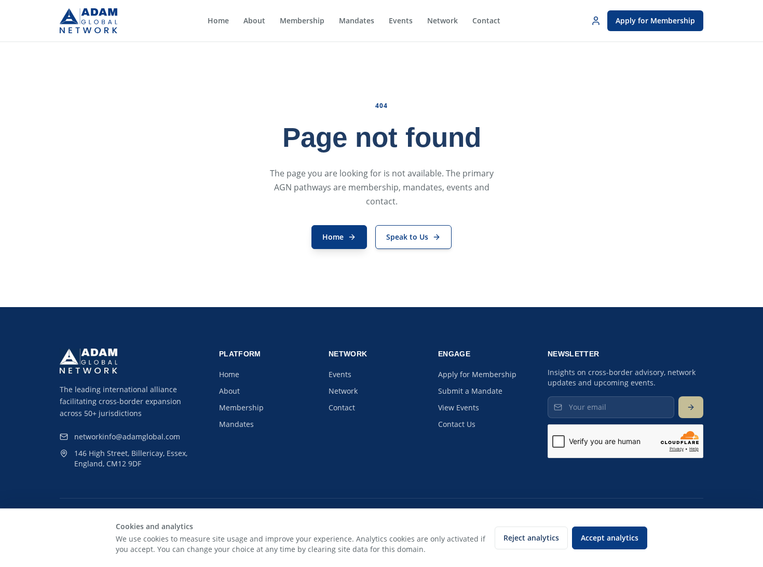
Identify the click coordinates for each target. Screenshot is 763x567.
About (254, 20)
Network (442, 20)
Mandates (356, 20)
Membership (302, 20)
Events (401, 20)
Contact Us (456, 424)
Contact (486, 20)
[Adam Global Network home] (88, 20)
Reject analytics (531, 538)
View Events (458, 407)
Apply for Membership (655, 20)
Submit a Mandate (470, 391)
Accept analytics (609, 538)
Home (218, 20)
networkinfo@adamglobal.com (127, 436)
